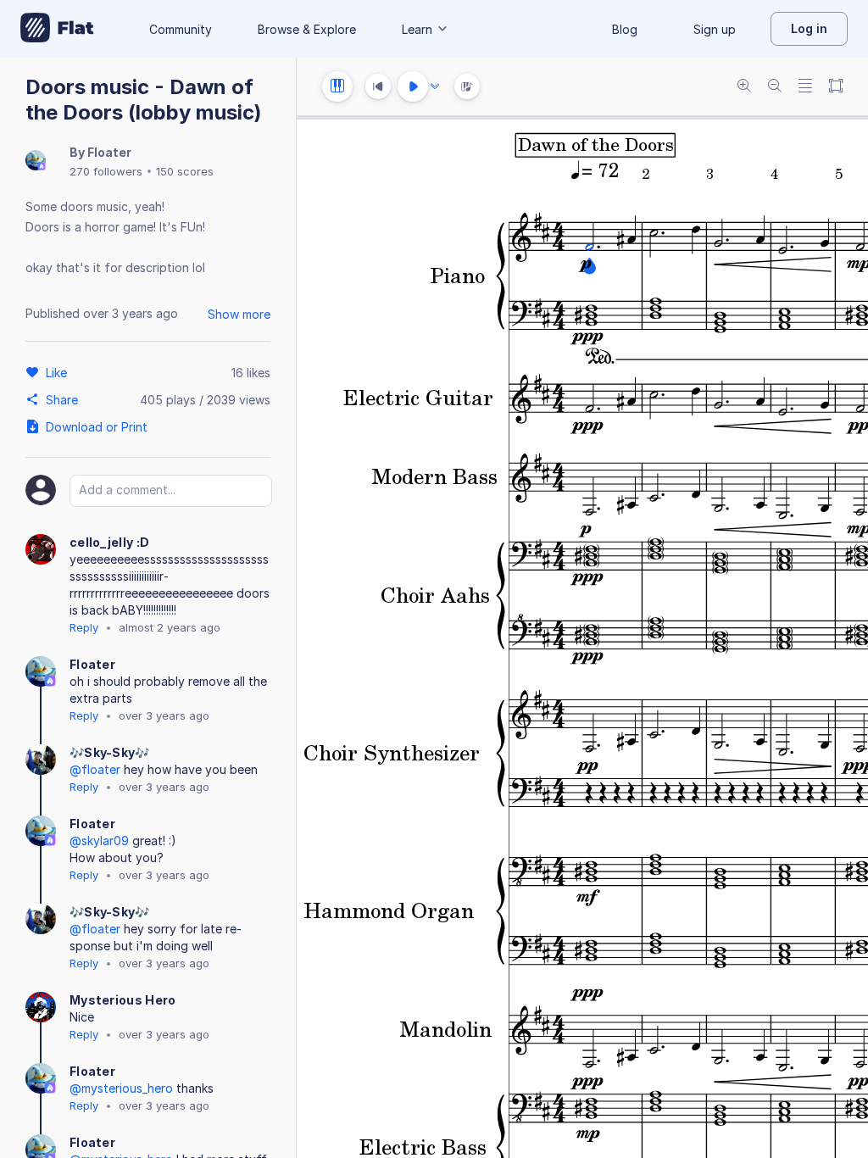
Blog (624, 29)
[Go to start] (378, 86)
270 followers (106, 171)
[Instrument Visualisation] (467, 86)
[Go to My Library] (57, 29)
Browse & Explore (307, 29)
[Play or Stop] (413, 86)
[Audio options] (435, 86)
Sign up (714, 29)
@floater (95, 769)
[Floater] (35, 161)
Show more (239, 314)
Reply (84, 627)
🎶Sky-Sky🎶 (110, 752)
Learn (417, 29)
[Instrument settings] (337, 86)
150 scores (185, 171)
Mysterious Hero (123, 1000)
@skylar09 (99, 840)
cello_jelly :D (109, 542)
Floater (109, 152)
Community (180, 29)
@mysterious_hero (121, 1088)
